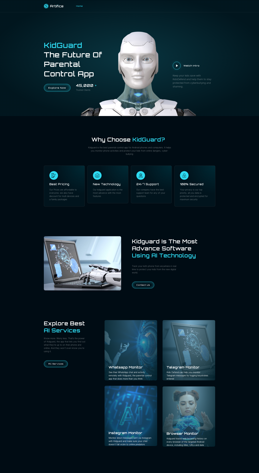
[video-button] (177, 66)
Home (79, 6)
